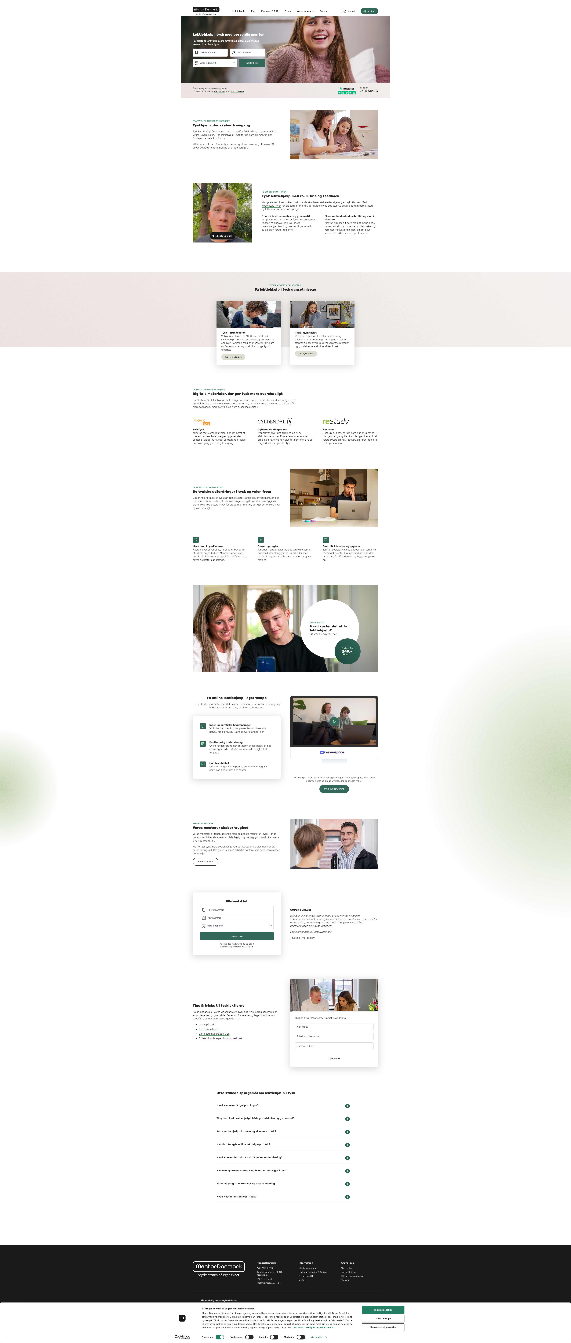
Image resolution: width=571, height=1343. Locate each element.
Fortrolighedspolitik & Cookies (313, 1272)
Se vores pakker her (323, 634)
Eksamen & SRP (270, 11)
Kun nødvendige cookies (383, 1327)
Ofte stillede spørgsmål (352, 1276)
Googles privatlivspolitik (320, 1327)
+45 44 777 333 (264, 1279)
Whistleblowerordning (309, 1268)
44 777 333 (219, 91)
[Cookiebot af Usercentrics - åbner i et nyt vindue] (182, 1337)
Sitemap (345, 1280)
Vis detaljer (317, 1337)
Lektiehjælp (238, 11)
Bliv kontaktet (237, 91)
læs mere (298, 1327)
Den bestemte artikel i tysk (214, 1033)
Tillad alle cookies (383, 1310)
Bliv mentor (346, 1268)
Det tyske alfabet (208, 1029)
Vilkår (301, 1280)
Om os (323, 11)
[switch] (249, 1337)
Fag (253, 11)
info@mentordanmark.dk (268, 1283)
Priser (287, 11)
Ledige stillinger (348, 1272)
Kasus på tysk (206, 1024)
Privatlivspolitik (306, 1276)
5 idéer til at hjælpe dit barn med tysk (220, 1038)
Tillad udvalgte (383, 1318)
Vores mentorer (305, 11)
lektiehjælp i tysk (271, 205)
